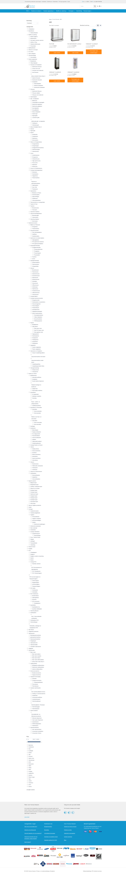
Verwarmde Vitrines (36, 733)
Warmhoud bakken (34, 219)
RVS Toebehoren (34, 594)
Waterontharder (34, 33)
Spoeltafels (33, 605)
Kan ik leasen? (27, 842)
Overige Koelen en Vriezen (36, 445)
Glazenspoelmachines (35, 639)
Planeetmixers (35, 151)
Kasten (32, 558)
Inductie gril (34, 113)
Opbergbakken (35, 240)
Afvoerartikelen (35, 516)
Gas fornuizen (35, 72)
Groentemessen (36, 275)
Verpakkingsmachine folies (38, 366)
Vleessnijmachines (36, 200)
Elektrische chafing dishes (38, 667)
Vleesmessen (35, 294)
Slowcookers (35, 140)
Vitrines (32, 447)
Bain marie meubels (36, 656)
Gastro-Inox (31, 758)
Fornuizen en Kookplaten (36, 65)
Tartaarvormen (35, 370)
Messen (32, 268)
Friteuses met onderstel (37, 95)
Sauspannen (35, 341)
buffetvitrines (33, 38)
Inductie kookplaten (38, 85)
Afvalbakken (31, 29)
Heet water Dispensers (37, 720)
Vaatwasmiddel (33, 644)
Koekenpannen (35, 336)
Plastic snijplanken (36, 349)
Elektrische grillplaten (37, 106)
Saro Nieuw (31, 629)
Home (50, 19)
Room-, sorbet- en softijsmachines (35, 402)
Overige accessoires (36, 680)
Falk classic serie (38, 328)
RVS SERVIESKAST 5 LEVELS (74, 44)
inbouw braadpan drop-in (36, 127)
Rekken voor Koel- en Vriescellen (36, 417)
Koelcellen (34, 409)
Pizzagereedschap (36, 247)
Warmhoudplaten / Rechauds (38, 705)
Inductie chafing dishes (37, 669)
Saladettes (34, 477)
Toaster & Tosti (33, 204)
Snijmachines (33, 191)
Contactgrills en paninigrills (38, 102)
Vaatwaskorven (33, 643)
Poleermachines (36, 177)
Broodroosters (35, 208)
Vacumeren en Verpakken (36, 351)
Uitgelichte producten (33, 631)
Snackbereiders (35, 236)
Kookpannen (35, 338)
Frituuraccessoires (34, 230)
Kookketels (34, 134)
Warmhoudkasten (34, 611)
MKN (30, 769)
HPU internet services (97, 871)
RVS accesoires (35, 601)
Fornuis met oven (36, 68)
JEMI (30, 762)
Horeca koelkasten (36, 437)
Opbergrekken (35, 597)
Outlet (30, 507)
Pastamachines (35, 228)
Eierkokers (34, 172)
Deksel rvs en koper (33, 49)
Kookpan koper (33, 490)
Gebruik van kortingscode (30, 830)
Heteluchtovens (36, 159)
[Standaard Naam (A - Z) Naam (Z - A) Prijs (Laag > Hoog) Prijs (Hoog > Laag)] (32, 23)
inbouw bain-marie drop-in (38, 661)
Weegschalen (35, 266)
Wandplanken (37, 603)
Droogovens (35, 157)
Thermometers (35, 264)
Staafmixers (35, 198)
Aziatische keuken (34, 511)
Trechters (34, 257)
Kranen (32, 560)
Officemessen (35, 285)
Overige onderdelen (34, 531)
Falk (29, 754)
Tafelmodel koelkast (37, 441)
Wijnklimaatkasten (36, 443)
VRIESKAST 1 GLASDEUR (92, 44)
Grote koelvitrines (36, 450)
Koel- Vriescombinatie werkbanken (36, 617)
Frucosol (30, 756)
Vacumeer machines (34, 211)
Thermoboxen (35, 686)
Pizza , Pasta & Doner (35, 537)
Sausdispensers (35, 309)
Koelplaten (34, 379)
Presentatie (33, 46)
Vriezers (32, 462)
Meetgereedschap (34, 260)
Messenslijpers (35, 305)
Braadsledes (33, 61)
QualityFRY (31, 773)
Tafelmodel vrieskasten (37, 466)
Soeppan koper (33, 496)
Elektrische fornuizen (37, 66)
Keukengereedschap (35, 245)
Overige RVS (33, 562)
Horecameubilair (32, 55)
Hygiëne (32, 514)
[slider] (27, 742)
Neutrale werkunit (36, 563)
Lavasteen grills (35, 117)
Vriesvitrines (35, 460)
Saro (30, 779)
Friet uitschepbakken (37, 232)
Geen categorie (32, 53)
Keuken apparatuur (33, 59)
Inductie (32, 129)
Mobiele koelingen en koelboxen (36, 385)
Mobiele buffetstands (35, 44)
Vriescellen (34, 420)
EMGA (30, 752)
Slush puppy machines (37, 390)
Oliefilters (34, 234)
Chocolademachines (38, 315)
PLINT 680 (51, 44)
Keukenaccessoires (33, 223)
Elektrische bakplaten (37, 104)
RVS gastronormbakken (37, 243)
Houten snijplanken (36, 347)
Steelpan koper (33, 498)
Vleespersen (35, 371)
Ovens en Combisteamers (36, 168)
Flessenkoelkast (36, 435)
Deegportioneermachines (38, 147)
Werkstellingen (33, 622)
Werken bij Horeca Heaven (70, 826)
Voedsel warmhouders (35, 688)
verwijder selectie (31, 789)
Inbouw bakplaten (36, 112)
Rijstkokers (34, 138)
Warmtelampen (35, 708)
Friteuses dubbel (36, 93)
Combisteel (31, 747)
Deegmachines (35, 144)
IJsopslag (34, 398)
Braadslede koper (34, 484)
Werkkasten (35, 590)
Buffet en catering (33, 34)
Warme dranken (34, 710)
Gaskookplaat (33, 97)
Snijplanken (33, 345)
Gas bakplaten (35, 108)
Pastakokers (35, 136)
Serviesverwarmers (34, 671)
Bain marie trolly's (36, 658)
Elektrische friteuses (37, 91)
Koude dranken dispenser (38, 381)
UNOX (30, 781)
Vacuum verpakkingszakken (38, 353)
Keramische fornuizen (37, 80)
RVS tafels (32, 588)
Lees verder (57, 52)
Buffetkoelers (33, 375)
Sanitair (34, 522)
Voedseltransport (36, 699)
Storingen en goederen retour (51, 836)
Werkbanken (33, 473)
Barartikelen (31, 31)
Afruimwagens (35, 580)
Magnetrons (35, 176)
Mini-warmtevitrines (36, 729)
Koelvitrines (35, 456)
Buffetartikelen (32, 48)
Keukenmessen (35, 279)
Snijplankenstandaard (37, 311)
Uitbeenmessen (36, 292)
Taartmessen (35, 289)
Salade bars (35, 388)
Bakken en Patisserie (35, 225)
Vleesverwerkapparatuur (36, 213)
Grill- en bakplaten (34, 98)
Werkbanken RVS (34, 620)
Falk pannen (35, 326)
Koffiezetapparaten (36, 723)
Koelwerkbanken (36, 475)
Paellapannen (35, 339)
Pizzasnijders (37, 255)
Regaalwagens (35, 582)
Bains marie (33, 652)
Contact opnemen (68, 836)
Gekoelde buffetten (36, 377)
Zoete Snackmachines (37, 313)
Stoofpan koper (33, 499)
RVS (30, 550)
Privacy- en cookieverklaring (42, 871)
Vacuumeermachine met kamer (38, 356)
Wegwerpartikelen (38, 682)
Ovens (31, 153)
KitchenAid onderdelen (35, 526)
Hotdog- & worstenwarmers (38, 693)
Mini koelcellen (37, 413)
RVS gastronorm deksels (38, 241)
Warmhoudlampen (36, 701)
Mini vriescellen (37, 424)
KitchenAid (31, 764)
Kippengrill (32, 130)
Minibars (34, 439)
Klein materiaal (33, 528)
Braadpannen (35, 324)
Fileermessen (35, 272)
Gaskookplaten (37, 83)
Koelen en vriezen (33, 373)
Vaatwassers (32, 633)
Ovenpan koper (33, 492)
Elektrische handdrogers (39, 524)
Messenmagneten (36, 304)
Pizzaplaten (36, 251)
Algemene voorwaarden (69, 833)
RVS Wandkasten (36, 571)
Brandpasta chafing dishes (38, 665)
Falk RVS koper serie (39, 330)
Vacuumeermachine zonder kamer (37, 361)
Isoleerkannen (35, 722)
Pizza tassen (35, 684)
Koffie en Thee (33, 42)
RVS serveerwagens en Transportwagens (35, 577)
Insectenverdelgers (36, 520)
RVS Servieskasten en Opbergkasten (36, 568)
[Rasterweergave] (98, 25)
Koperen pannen (32, 481)
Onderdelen (33, 530)
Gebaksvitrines (35, 449)
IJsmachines (33, 392)
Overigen (31, 509)
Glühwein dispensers (37, 718)
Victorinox (31, 782)
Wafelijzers (34, 123)
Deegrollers (35, 226)
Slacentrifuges (37, 535)
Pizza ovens (35, 162)
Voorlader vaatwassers (35, 646)
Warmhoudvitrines (34, 727)
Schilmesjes (35, 287)
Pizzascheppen (37, 253)
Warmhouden (32, 650)
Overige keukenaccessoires (36, 298)
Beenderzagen (35, 215)
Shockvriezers (35, 464)
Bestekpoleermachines (35, 635)
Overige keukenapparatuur (36, 170)
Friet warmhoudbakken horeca (38, 691)
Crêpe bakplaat (33, 63)
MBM (30, 766)
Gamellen (34, 678)
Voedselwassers (36, 533)
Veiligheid (31, 648)
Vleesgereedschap (34, 368)
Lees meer (26, 817)
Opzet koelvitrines (36, 458)
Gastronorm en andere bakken (37, 238)
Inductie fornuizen (36, 78)
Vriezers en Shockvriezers (36, 471)
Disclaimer (52, 871)
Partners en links (68, 830)
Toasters (32, 206)
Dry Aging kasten (36, 434)
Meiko (30, 767)
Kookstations (35, 174)
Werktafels (34, 592)
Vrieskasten (35, 467)
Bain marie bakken (36, 654)
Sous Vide (34, 187)
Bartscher (31, 745)
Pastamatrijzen (35, 307)
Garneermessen (35, 274)
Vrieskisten (34, 469)
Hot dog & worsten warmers (37, 40)
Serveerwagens (35, 584)
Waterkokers (35, 725)
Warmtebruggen (36, 707)
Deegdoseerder (36, 300)
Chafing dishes (33, 663)
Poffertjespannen (38, 321)
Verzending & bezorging (49, 833)
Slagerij (32, 539)
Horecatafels (33, 57)
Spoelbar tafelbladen (37, 609)
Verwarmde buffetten (37, 697)
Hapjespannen (35, 334)
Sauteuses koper (34, 494)
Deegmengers (35, 146)
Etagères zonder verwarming (37, 556)
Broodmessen (35, 270)
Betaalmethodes (48, 826)
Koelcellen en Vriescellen (36, 407)
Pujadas (30, 548)
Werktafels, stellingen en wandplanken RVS (35, 626)
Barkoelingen (35, 430)
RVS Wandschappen (37, 573)
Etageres (32, 554)
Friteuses (32, 89)
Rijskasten (34, 164)
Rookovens (34, 166)
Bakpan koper (33, 482)
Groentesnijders (36, 194)
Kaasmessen (35, 277)
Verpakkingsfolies (36, 364)
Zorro (30, 784)
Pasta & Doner (32, 546)
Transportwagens (36, 586)
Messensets (35, 283)
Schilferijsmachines (36, 405)
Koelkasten (33, 428)
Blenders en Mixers (36, 193)
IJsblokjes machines (36, 396)
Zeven (33, 258)
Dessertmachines (38, 319)
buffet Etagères (34, 36)
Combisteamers (35, 155)
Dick (30, 749)
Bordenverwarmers (36, 673)
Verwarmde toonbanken (37, 731)
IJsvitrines (34, 452)
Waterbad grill (35, 125)
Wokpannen (35, 343)
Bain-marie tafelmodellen (38, 659)
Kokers (32, 132)
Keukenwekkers (36, 262)
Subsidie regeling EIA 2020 (50, 840)
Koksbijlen (34, 281)
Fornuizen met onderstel (37, 70)
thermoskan (35, 221)
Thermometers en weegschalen (37, 202)
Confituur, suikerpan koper (36, 486)
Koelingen (32, 426)
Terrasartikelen (33, 543)
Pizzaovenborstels (38, 249)
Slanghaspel (33, 641)
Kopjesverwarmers (36, 675)
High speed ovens (36, 161)
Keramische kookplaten (39, 87)
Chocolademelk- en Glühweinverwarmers (36, 715)
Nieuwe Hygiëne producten (35, 505)
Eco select (31, 51)
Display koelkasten (36, 432)
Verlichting (79, 11)
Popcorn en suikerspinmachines (35, 182)
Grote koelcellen (38, 411)
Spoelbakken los (36, 607)
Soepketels (35, 695)
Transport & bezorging (35, 676)
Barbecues (34, 100)
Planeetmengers (36, 149)
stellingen (32, 541)
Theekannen (35, 189)
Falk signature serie (38, 332)
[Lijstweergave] (100, 25)
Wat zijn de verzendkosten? (30, 826)
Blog (65, 840)
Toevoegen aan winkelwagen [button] (94, 51)
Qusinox (30, 775)
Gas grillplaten (35, 110)
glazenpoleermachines (35, 637)
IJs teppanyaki (35, 394)
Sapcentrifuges (35, 196)
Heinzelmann (31, 760)
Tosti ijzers (34, 210)
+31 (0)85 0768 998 (97, 1)
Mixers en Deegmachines (36, 142)
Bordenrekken (35, 595)
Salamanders (35, 185)
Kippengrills (35, 115)
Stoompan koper (34, 501)
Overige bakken (34, 296)
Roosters (34, 599)
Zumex (30, 786)
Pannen (32, 322)
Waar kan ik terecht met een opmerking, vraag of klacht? (30, 837)
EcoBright (31, 751)
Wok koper (33, 503)
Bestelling (46, 830)
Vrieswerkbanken (36, 479)
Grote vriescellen (38, 422)
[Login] (97, 6)
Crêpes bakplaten (38, 317)
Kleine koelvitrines (36, 454)
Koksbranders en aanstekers (38, 302)
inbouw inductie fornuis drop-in (38, 76)
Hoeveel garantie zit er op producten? (33, 833)
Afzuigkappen (33, 552)
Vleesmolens (35, 217)
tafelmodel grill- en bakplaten (38, 121)
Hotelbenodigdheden (35, 513)
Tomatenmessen (36, 290)
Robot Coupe (32, 777)
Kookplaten (34, 82)
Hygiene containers (36, 518)
